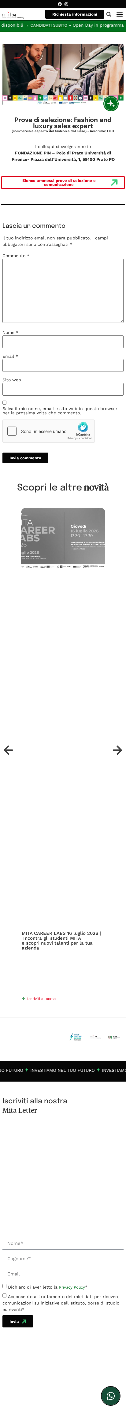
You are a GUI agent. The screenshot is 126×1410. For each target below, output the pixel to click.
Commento (15, 256)
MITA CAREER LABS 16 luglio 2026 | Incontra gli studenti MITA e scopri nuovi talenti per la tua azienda (61, 941)
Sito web (11, 380)
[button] (120, 14)
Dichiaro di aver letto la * (47, 1287)
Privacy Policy (72, 1287)
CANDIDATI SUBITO (40, 25)
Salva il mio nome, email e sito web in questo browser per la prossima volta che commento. (59, 410)
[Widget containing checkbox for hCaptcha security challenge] (48, 431)
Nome (10, 332)
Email (10, 356)
